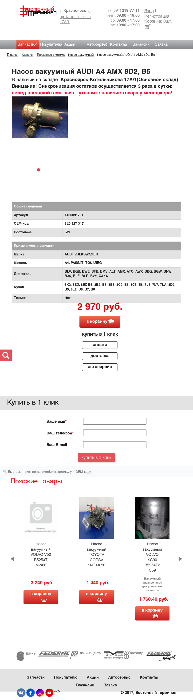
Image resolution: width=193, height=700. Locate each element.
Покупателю (51, 44)
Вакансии (141, 44)
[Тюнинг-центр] (96, 655)
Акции (69, 44)
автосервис (100, 367)
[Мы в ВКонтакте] (21, 693)
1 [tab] (39, 169)
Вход (149, 11)
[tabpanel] (40, 117)
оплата (100, 345)
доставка (100, 356)
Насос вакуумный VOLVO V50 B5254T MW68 (41, 554)
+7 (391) (123, 10)
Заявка (161, 44)
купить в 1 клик (100, 334)
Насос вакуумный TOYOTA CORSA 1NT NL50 (96, 554)
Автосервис (97, 44)
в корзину (97, 322)
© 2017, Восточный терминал (148, 693)
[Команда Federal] (149, 657)
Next (180, 559)
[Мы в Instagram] (40, 693)
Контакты (118, 44)
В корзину (40, 594)
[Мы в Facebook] (30, 693)
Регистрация (156, 17)
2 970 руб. (99, 307)
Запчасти (26, 44)
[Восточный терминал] (36, 11)
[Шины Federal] (43, 656)
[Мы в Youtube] (49, 693)
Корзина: (153, 22)
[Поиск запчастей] (6, 355)
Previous (12, 559)
